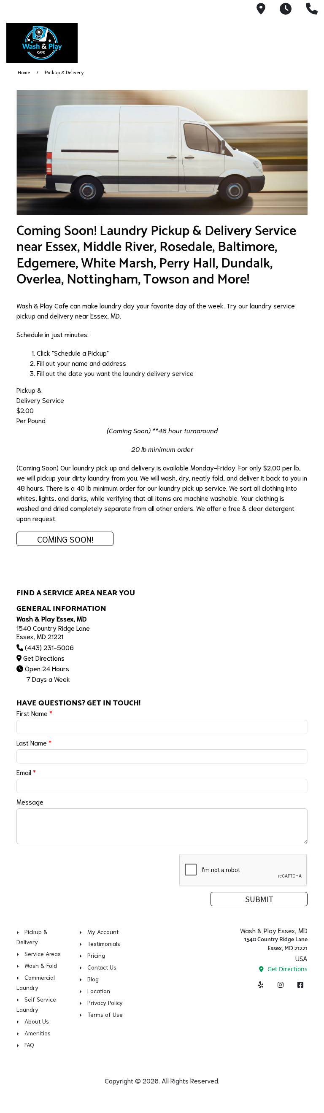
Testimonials (103, 943)
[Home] (65, 43)
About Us (36, 1021)
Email (26, 771)
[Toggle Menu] (308, 41)
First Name (34, 712)
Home (24, 72)
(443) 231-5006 (49, 647)
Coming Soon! (65, 538)
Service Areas (42, 953)
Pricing (96, 955)
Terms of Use (105, 1014)
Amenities (37, 1033)
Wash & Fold (40, 965)
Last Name (33, 742)
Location (98, 990)
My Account (103, 931)
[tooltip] (260, 9)
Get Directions (44, 657)
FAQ (29, 1044)
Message (29, 801)
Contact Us (101, 967)
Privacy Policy (105, 1002)
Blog (93, 979)
